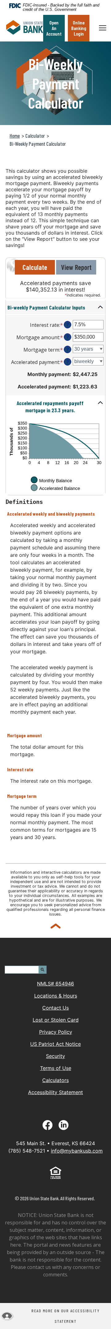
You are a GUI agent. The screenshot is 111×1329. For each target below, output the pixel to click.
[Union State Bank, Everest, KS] (24, 28)
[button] (55, 307)
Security (55, 1056)
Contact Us (55, 1008)
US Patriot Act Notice (55, 1044)
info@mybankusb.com (77, 1151)
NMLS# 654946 (55, 984)
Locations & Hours (55, 996)
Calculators (55, 1080)
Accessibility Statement (55, 1092)
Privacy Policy (55, 1032)
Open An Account (54, 28)
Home (15, 135)
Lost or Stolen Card (56, 1020)
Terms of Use (55, 1068)
